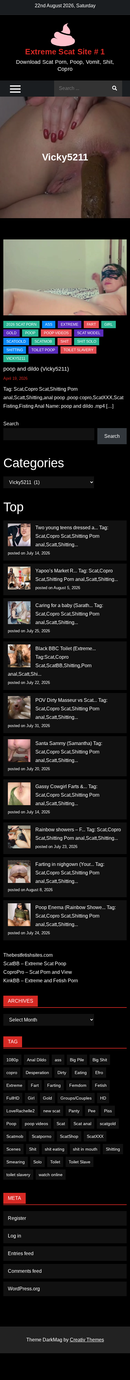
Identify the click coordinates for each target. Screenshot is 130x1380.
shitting (14, 350)
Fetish (101, 1085)
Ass (48, 324)
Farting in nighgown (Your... (64, 864)
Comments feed (25, 1271)
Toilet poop (43, 350)
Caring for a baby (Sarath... (64, 605)
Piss (108, 1110)
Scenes (13, 1149)
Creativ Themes (87, 1339)
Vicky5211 (15, 358)
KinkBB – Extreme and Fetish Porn (40, 980)
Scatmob (14, 1136)
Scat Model (88, 333)
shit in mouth (85, 1149)
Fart (35, 1085)
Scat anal (82, 1123)
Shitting (113, 1149)
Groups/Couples (76, 1098)
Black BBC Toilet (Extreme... (65, 648)
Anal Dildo (36, 1059)
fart (91, 324)
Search (11, 423)
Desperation (37, 1072)
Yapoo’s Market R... (56, 570)
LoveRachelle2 (20, 1110)
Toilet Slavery (78, 350)
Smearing (15, 1161)
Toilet (55, 1161)
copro (11, 1072)
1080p (12, 1059)
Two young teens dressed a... (66, 527)
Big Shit (100, 1059)
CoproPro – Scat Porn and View (37, 972)
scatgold (16, 341)
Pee (92, 1110)
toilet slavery (18, 1174)
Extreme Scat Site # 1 (65, 51)
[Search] (114, 89)
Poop (11, 1123)
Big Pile (77, 1059)
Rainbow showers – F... (60, 829)
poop (30, 333)
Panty (74, 1110)
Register (17, 1218)
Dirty (61, 1072)
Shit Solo (86, 341)
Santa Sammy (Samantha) (63, 743)
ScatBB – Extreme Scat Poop (34, 963)
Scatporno (41, 1136)
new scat (51, 1110)
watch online (51, 1174)
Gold (47, 1098)
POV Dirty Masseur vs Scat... (66, 700)
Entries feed (21, 1253)
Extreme (69, 324)
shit (64, 341)
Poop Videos (56, 333)
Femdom (77, 1085)
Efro (99, 1072)
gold (11, 333)
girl (108, 324)
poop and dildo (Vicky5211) (36, 369)
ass (58, 1059)
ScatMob (43, 341)
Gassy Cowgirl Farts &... (61, 786)
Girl (31, 1098)
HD (103, 1098)
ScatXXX (95, 1136)
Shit (32, 1149)
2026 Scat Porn (21, 324)
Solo (37, 1161)
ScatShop (69, 1136)
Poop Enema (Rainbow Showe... (70, 907)
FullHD (12, 1098)
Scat (61, 1123)
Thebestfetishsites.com (28, 955)
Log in (14, 1235)
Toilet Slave (79, 1161)
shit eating (54, 1149)
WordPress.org (24, 1288)
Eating (81, 1072)
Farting (54, 1085)
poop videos (36, 1123)
